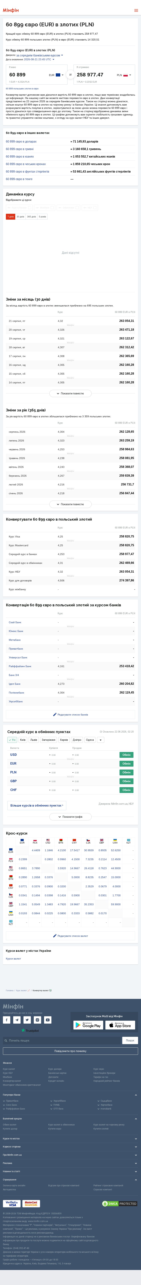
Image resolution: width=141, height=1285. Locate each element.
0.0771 (23, 886)
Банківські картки (57, 1073)
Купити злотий (101, 1128)
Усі (13, 739)
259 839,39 (126, 475)
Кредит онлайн (56, 1081)
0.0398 (49, 895)
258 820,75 (126, 536)
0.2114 (103, 859)
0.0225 (49, 913)
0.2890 (23, 877)
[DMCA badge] (119, 1203)
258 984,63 (126, 449)
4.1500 (76, 859)
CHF (13, 790)
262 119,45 (127, 692)
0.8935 (103, 850)
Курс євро (98, 1069)
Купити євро (54, 1128)
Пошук (130, 1040)
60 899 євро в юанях (20, 156)
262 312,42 (126, 347)
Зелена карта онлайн (14, 1185)
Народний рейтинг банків (106, 1081)
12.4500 (116, 859)
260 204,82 (126, 683)
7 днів (11, 216)
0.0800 (62, 913)
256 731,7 (127, 484)
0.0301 (103, 895)
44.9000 (116, 868)
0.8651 (23, 868)
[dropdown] (100, 740)
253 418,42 (126, 666)
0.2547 (103, 877)
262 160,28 (126, 364)
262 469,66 (126, 562)
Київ (23, 739)
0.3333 (76, 913)
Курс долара (55, 1069)
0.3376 (49, 877)
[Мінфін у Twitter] (27, 1020)
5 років (42, 216)
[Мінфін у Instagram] (37, 1020)
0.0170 (103, 913)
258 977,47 (126, 554)
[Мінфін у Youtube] (47, 1020)
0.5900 (76, 895)
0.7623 (103, 868)
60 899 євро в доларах (21, 141)
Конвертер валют (12, 1081)
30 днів (20, 216)
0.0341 (23, 895)
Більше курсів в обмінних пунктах (36, 805)
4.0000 (117, 886)
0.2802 (49, 859)
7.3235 (90, 859)
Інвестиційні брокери (104, 1073)
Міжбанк (7, 1077)
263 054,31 (126, 320)
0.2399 (23, 859)
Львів (33, 739)
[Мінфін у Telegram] (17, 1020)
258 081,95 (126, 458)
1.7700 (117, 895)
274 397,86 (126, 580)
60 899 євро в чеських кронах (26, 164)
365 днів (31, 216)
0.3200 (62, 886)
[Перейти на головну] (11, 10)
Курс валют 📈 (23, 990)
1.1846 (49, 850)
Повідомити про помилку (70, 1051)
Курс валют (9, 1069)
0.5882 (90, 913)
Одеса (90, 739)
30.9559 (89, 850)
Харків (64, 739)
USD (13, 755)
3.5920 (62, 868)
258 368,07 (126, 466)
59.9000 (116, 904)
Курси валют (13, 958)
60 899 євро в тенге (19, 179)
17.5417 (75, 850)
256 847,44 (126, 493)
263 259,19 (126, 440)
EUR (13, 763)
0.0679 (103, 886)
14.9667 (75, 868)
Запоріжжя (48, 739)
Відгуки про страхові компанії (63, 1185)
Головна (9, 990)
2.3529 (90, 886)
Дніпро (77, 739)
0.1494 (36, 895)
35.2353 (89, 904)
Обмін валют (9, 1124)
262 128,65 (126, 431)
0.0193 (23, 913)
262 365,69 (126, 356)
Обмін (126, 754)
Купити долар (10, 1128)
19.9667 (75, 904)
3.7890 (36, 868)
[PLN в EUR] (70, 74)
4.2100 (62, 850)
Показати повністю (72, 393)
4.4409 (36, 850)
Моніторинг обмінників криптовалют (22, 1085)
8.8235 (90, 877)
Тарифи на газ (100, 1077)
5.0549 (36, 904)
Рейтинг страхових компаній (108, 1185)
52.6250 (116, 850)
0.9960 (62, 859)
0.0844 (36, 913)
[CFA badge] (50, 1204)
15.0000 (116, 877)
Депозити (53, 1077)
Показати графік (72, 816)
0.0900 (49, 886)
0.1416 (62, 895)
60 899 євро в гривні (20, 149)
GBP (13, 781)
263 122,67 (126, 338)
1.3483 (49, 904)
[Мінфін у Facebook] (6, 1020)
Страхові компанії (102, 1189)
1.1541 (23, 904)
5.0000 (76, 877)
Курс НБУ (8, 1073)
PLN (13, 772)
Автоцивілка (9, 1189)
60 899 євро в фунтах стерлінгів (27, 171)
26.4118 (89, 868)
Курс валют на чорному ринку (108, 1124)
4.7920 (62, 904)
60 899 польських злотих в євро (22, 89)
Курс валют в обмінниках (61, 1124)
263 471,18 (126, 329)
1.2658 (36, 877)
